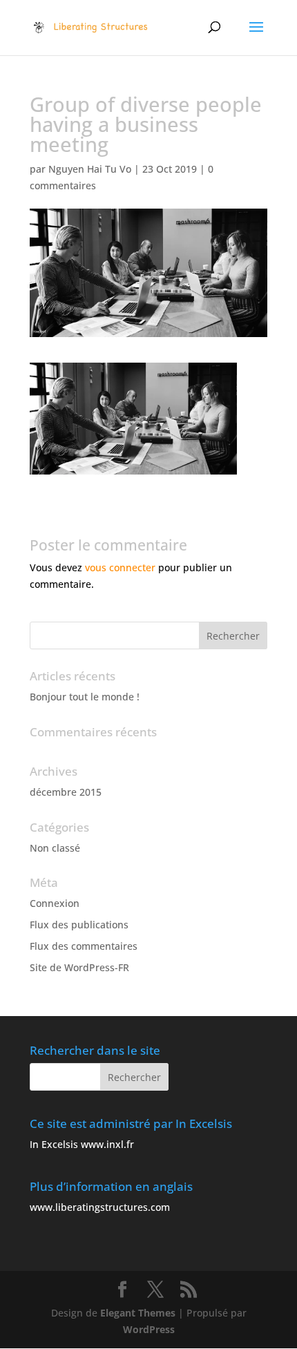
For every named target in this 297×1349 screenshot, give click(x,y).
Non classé (55, 847)
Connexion (54, 903)
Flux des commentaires (83, 946)
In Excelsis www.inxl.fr (82, 1144)
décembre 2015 (66, 791)
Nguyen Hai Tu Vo (89, 168)
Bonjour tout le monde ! (85, 696)
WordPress (149, 1329)
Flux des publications (79, 924)
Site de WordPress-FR (79, 967)
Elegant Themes (137, 1312)
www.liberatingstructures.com (100, 1207)
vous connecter (120, 567)
